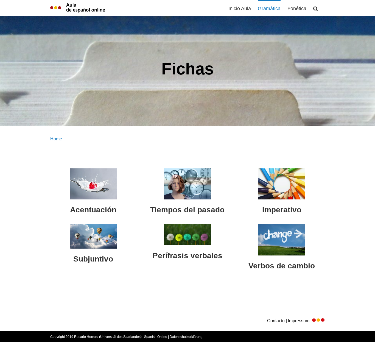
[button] (315, 8)
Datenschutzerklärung (186, 337)
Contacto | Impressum (289, 320)
